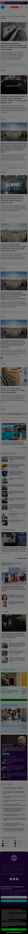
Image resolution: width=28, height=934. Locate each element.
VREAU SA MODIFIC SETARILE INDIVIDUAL (14, 932)
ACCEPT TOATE (14, 929)
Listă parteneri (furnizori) (5, 926)
